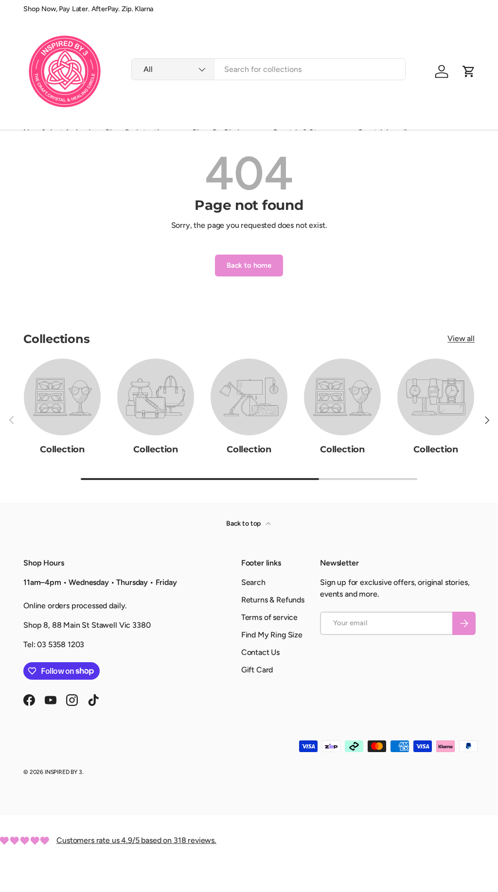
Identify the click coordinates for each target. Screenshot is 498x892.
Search (253, 582)
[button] (469, 71)
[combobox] (268, 69)
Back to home (249, 265)
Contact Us (260, 652)
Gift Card (257, 669)
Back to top (244, 523)
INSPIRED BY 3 (63, 772)
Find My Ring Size (271, 634)
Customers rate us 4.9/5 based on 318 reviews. (136, 840)
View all (461, 338)
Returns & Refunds (272, 599)
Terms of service (269, 617)
